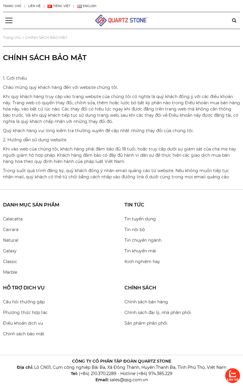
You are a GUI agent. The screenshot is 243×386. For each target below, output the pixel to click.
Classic (10, 261)
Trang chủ (12, 6)
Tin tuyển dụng (140, 219)
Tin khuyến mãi (140, 251)
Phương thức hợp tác (25, 312)
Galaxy (10, 251)
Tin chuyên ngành (143, 240)
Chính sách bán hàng (146, 302)
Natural (10, 240)
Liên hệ (34, 6)
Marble (10, 272)
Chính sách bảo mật (23, 334)
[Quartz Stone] (121, 20)
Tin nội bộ (134, 229)
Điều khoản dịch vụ (23, 323)
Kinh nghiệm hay (142, 261)
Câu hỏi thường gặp (24, 302)
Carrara (10, 229)
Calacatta (13, 219)
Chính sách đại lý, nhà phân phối (157, 312)
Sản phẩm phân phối (145, 323)
